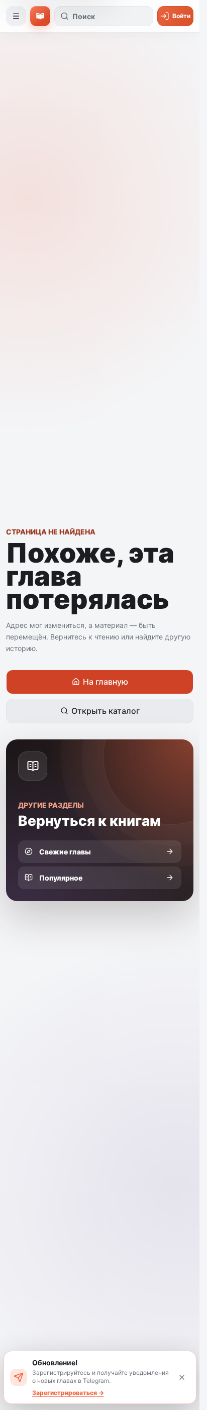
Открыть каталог (105, 711)
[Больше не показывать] (182, 1377)
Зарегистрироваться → (68, 1392)
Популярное (60, 878)
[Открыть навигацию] (16, 16)
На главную (105, 682)
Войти (181, 16)
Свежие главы (65, 851)
